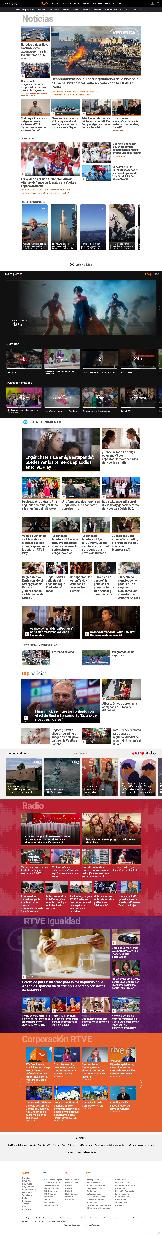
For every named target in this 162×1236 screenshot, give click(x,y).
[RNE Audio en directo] (15, 3)
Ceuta (56, 1145)
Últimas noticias (73, 1152)
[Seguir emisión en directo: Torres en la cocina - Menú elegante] (100, 401)
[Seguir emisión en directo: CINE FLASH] (24, 362)
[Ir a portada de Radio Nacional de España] (75, 1173)
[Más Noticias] (81, 264)
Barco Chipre (68, 1145)
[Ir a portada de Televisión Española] (53, 1173)
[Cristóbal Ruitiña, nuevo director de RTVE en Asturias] (123, 1099)
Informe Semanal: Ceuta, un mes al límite (72, 95)
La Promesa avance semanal (140, 1145)
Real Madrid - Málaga (17, 1145)
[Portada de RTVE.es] (44, 4)
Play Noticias (90, 1152)
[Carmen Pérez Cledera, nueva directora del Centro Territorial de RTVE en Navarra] (95, 1064)
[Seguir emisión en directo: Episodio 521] (138, 401)
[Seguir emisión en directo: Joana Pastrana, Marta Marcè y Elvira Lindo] (62, 401)
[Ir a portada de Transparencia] (113, 1173)
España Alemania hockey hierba (109, 1145)
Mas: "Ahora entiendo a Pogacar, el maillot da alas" (46, 193)
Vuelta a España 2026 (40, 1145)
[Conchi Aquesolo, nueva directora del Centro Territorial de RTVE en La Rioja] (67, 1062)
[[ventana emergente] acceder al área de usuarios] (152, 3)
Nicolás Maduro (84, 1145)
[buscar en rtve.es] (158, 3)
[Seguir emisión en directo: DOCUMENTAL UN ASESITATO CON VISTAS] (100, 362)
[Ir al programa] (81, 307)
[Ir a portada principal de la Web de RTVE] (32, 1173)
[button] (2, 308)
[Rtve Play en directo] (11, 3)
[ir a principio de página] (159, 1233)
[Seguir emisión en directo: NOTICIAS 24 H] (138, 362)
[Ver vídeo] (24, 775)
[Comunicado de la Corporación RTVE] (95, 1098)
